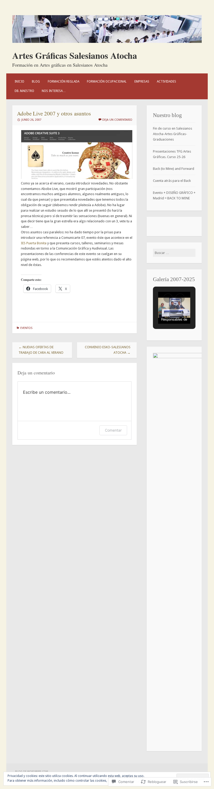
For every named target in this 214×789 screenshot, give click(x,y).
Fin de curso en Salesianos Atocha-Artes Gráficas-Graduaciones (172, 133)
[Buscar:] (174, 253)
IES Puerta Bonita (33, 243)
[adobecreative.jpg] (76, 178)
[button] (168, 298)
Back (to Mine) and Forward (173, 169)
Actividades (166, 81)
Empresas (141, 81)
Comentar (113, 430)
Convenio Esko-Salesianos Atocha (107, 350)
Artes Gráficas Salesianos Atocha (74, 55)
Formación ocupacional (107, 81)
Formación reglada (63, 81)
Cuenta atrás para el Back (172, 181)
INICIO (19, 81)
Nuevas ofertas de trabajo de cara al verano (41, 350)
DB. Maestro (24, 91)
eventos (26, 328)
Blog (36, 81)
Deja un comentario (117, 119)
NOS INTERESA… (54, 91)
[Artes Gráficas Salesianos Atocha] (106, 42)
